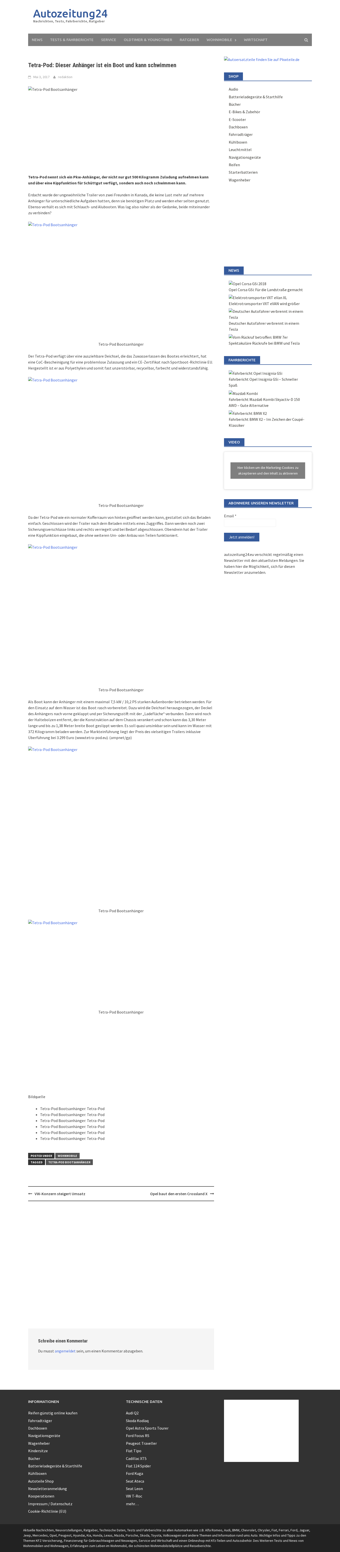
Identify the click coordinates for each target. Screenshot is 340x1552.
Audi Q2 (132, 1412)
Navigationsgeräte (245, 157)
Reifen (234, 164)
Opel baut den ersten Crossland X (179, 1193)
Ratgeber (189, 40)
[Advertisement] (216, 17)
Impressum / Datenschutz (50, 1503)
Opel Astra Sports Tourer (147, 1428)
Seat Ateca (135, 1481)
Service (108, 40)
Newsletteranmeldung (47, 1488)
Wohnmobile (219, 40)
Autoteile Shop (41, 1481)
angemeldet (65, 1350)
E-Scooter (237, 119)
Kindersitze (38, 1450)
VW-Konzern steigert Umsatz (60, 1193)
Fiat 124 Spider (138, 1465)
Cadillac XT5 (136, 1458)
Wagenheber (239, 179)
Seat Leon (134, 1488)
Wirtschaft (256, 40)
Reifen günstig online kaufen (52, 1412)
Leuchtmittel (240, 149)
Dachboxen (238, 126)
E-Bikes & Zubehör (244, 111)
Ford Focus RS (137, 1435)
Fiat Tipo (133, 1450)
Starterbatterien (243, 172)
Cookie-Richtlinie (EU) (47, 1511)
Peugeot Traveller (141, 1443)
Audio (233, 89)
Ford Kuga (134, 1473)
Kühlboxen (238, 142)
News (37, 40)
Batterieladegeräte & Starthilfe (256, 96)
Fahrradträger (241, 134)
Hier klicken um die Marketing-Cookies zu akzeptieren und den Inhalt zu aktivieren (267, 470)
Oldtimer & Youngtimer (148, 40)
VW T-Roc (134, 1496)
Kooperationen (41, 1496)
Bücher (235, 104)
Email (230, 515)
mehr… (132, 1503)
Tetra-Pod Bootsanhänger (69, 1162)
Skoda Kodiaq (137, 1420)
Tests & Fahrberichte (72, 40)
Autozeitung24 (70, 13)
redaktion (65, 77)
